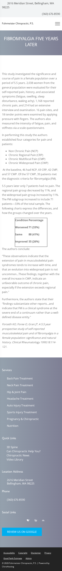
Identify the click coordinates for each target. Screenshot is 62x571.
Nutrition (12, 426)
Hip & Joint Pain (16, 392)
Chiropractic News (18, 455)
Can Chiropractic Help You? (24, 451)
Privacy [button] (47, 552)
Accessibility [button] (9, 552)
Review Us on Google (22, 532)
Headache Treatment (20, 398)
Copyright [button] (22, 552)
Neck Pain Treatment (20, 385)
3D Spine (12, 447)
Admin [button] (29, 558)
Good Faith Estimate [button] (12, 558)
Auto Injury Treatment (21, 405)
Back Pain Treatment (20, 378)
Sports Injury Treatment (22, 412)
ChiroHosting (8, 566)
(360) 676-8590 (50, 14)
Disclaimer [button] (36, 552)
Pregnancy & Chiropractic (23, 419)
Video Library (15, 459)
